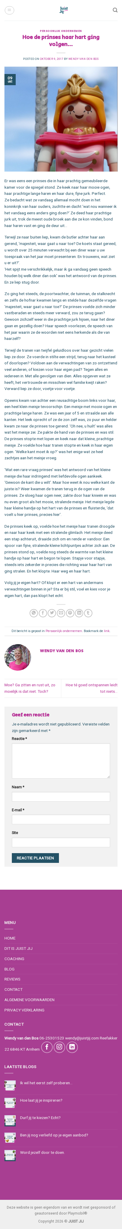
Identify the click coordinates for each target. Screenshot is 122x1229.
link (107, 631)
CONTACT (13, 989)
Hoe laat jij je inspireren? (41, 1100)
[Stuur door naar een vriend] (61, 613)
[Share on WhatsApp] (34, 613)
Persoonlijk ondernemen (61, 31)
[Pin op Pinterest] (70, 613)
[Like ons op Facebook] (47, 1047)
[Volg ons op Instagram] (59, 1047)
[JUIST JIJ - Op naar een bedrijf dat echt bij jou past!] (63, 10)
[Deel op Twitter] (52, 613)
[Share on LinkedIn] (79, 613)
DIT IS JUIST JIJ (18, 948)
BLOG (9, 969)
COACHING (14, 958)
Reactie (19, 739)
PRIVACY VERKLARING (24, 1010)
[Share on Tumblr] (88, 613)
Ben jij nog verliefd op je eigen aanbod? (54, 1135)
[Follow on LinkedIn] (72, 1047)
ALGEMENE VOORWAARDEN (29, 999)
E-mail (18, 810)
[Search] (115, 10)
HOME (9, 938)
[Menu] (9, 10)
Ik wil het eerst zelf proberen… (46, 1082)
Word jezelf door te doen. (42, 1152)
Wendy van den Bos (83, 58)
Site (15, 833)
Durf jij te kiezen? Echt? (40, 1117)
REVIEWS (12, 979)
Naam (18, 787)
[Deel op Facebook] (43, 613)
